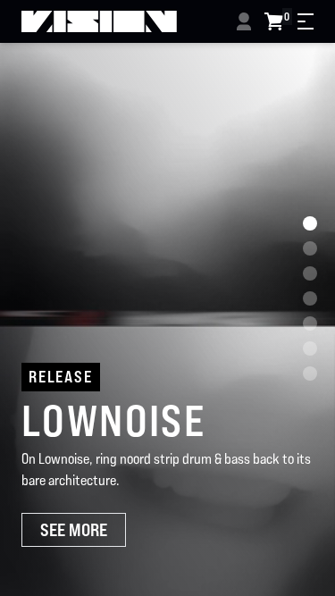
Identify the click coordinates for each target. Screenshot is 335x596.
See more (73, 530)
